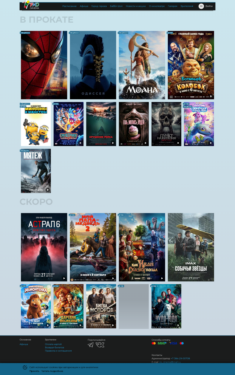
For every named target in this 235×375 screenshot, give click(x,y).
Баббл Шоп (116, 6)
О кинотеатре (157, 6)
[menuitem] (69, 6)
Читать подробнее (52, 371)
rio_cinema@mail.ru (170, 362)
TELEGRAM (90, 344)
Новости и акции (136, 6)
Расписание (69, 6)
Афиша (84, 6)
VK (100, 344)
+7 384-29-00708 (180, 358)
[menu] (117, 6)
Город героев (99, 6)
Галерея (172, 6)
